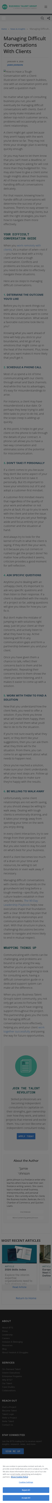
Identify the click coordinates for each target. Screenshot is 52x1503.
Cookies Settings (26, 1482)
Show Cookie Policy (19, 1477)
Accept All (26, 1498)
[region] (26, 1480)
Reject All (26, 1490)
